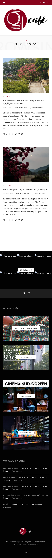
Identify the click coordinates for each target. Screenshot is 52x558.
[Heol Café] (26, 19)
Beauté (8, 96)
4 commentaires (22, 194)
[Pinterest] (19, 134)
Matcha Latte (37, 108)
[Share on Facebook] (12, 134)
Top (27, 553)
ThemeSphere (39, 542)
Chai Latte (7, 468)
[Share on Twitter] (16, 134)
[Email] (22, 134)
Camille (6, 504)
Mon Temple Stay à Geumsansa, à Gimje (25, 189)
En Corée (8, 185)
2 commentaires (20, 108)
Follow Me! (27, 270)
